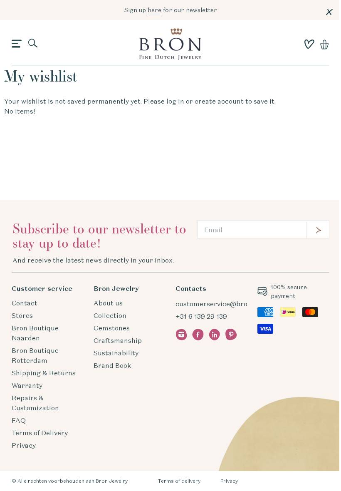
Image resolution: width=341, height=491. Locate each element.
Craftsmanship (118, 340)
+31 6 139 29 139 (201, 316)
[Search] (33, 43)
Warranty (27, 385)
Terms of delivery (179, 481)
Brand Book (112, 365)
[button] (17, 44)
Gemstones (112, 328)
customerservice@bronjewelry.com (232, 304)
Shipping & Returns (44, 373)
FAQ (19, 420)
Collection (110, 315)
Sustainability (116, 353)
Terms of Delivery (40, 433)
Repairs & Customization (35, 403)
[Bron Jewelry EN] (170, 44)
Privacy (24, 445)
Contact (24, 303)
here (154, 10)
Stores (22, 315)
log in (175, 101)
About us (108, 303)
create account (219, 101)
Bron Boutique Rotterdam (35, 355)
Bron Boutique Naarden (35, 333)
